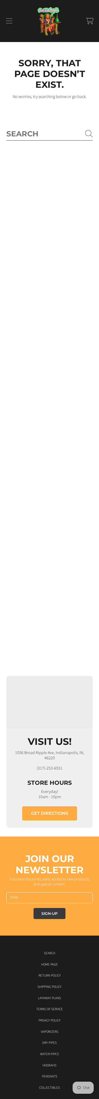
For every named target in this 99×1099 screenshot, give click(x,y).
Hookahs (49, 1065)
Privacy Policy (49, 1020)
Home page (49, 964)
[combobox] (49, 134)
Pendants (49, 1076)
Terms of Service (49, 1009)
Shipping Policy (49, 986)
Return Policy (50, 975)
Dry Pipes (49, 1042)
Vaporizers (49, 1031)
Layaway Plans (49, 998)
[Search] (89, 134)
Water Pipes (49, 1054)
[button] (9, 21)
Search (49, 953)
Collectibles (49, 1087)
